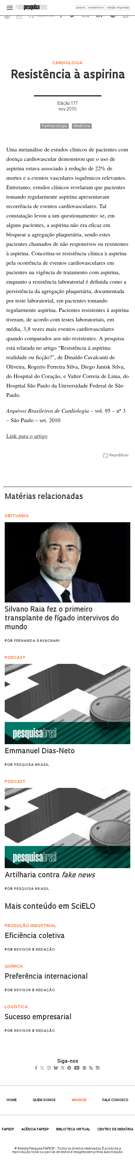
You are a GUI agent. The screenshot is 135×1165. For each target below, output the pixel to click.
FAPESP (8, 1129)
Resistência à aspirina (67, 75)
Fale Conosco (115, 1100)
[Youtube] (90, 1068)
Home (12, 1100)
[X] (44, 1068)
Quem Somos (44, 1100)
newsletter (96, 7)
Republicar (119, 455)
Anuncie (79, 1100)
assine (80, 7)
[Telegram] (80, 1068)
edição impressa (118, 7)
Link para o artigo (26, 435)
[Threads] (71, 1068)
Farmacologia (54, 126)
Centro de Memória (115, 1129)
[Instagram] (53, 1068)
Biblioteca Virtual (73, 1129)
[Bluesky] (62, 1068)
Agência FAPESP (35, 1129)
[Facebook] (38, 1068)
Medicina (82, 126)
